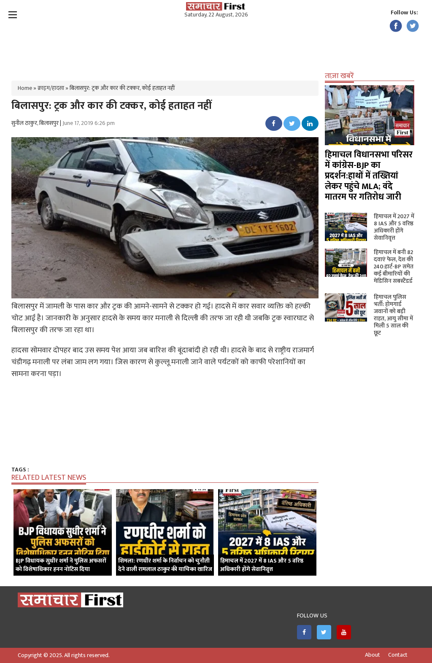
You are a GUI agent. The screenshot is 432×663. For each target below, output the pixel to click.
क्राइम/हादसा (51, 88)
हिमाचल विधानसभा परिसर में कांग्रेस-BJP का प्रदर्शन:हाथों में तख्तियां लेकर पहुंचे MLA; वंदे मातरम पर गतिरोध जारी (369, 175)
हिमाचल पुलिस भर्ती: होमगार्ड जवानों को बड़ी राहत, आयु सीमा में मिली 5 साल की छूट (393, 315)
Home (25, 88)
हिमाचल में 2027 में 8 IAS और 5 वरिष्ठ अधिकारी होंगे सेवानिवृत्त (394, 227)
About (372, 655)
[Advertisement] (216, 46)
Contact (398, 655)
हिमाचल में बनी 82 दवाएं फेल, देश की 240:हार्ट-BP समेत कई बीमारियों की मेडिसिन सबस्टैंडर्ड (393, 266)
